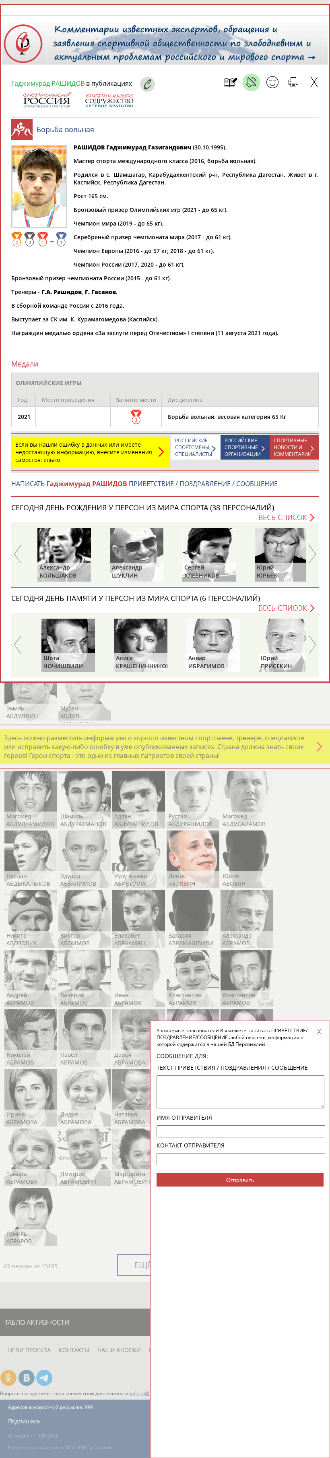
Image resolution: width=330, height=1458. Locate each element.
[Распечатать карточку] (293, 82)
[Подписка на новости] (230, 82)
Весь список (282, 517)
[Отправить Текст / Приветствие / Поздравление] (272, 82)
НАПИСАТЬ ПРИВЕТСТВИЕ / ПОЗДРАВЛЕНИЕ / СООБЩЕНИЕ (144, 483)
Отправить (240, 1180)
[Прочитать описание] (251, 82)
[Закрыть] (314, 82)
